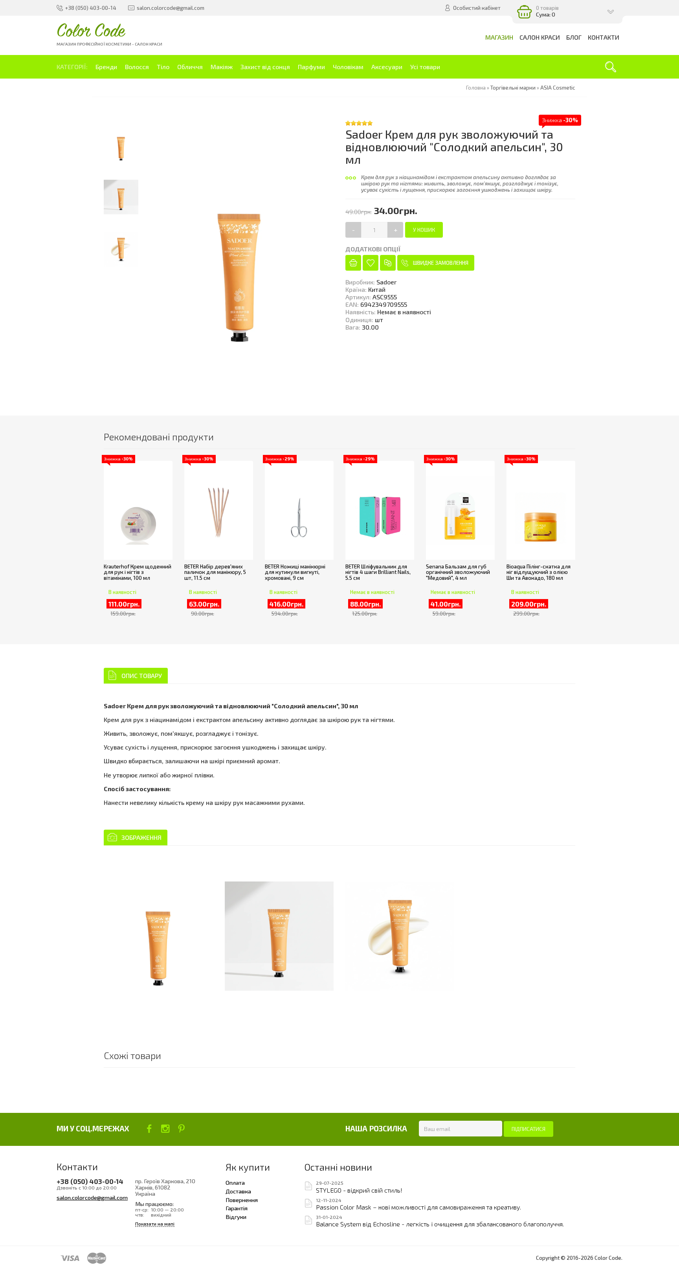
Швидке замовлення (440, 263)
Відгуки (236, 1216)
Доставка (238, 1191)
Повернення (242, 1199)
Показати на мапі (154, 1223)
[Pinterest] (181, 1128)
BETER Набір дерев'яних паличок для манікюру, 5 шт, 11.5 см (215, 572)
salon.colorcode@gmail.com (92, 1197)
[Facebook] (149, 1128)
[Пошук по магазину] (610, 67)
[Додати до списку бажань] (370, 263)
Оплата (235, 1182)
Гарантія (237, 1207)
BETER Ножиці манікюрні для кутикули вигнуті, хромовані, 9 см (295, 572)
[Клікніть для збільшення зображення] (158, 936)
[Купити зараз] (353, 263)
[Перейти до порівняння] (388, 263)
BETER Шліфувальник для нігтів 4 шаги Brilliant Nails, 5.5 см (378, 572)
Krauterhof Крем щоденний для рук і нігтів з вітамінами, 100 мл (137, 572)
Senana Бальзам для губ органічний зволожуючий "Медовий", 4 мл (458, 572)
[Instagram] (165, 1128)
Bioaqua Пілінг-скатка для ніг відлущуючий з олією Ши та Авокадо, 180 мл (538, 572)
